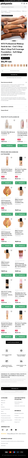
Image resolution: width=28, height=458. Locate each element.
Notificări (3, 445)
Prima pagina (4, 11)
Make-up (24, 11)
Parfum (3, 407)
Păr (2, 404)
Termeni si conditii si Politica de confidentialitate (12, 441)
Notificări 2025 (4, 443)
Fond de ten (7, 12)
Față (2, 12)
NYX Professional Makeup (15, 11)
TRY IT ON (6, 58)
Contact (17, 415)
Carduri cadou (18, 419)
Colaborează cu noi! (19, 417)
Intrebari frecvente (19, 413)
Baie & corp (3, 413)
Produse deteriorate (6, 417)
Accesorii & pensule (5, 409)
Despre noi (17, 422)
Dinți (2, 411)
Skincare (3, 402)
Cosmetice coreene (5, 415)
